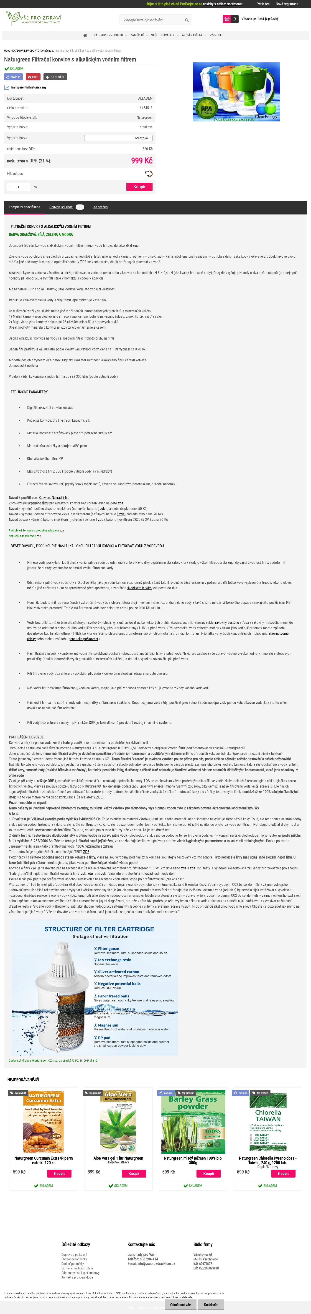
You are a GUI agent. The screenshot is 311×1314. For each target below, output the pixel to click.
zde (120, 503)
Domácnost (47, 50)
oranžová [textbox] (141, 138)
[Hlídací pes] (149, 172)
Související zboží (65, 207)
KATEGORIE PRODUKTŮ (108, 35)
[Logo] (33, 19)
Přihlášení (263, 4)
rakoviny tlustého (226, 622)
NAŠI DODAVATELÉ (163, 35)
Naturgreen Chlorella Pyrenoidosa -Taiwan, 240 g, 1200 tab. (268, 1160)
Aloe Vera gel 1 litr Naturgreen (118, 1158)
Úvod (7, 50)
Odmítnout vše (180, 1305)
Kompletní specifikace (24, 207)
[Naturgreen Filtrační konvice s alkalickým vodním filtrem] (236, 64)
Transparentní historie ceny (28, 87)
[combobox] (118, 138)
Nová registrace (287, 4)
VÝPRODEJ (216, 35)
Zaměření (137, 35)
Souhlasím (211, 1305)
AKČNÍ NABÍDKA (192, 35)
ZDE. (99, 797)
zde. (38, 536)
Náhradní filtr (61, 498)
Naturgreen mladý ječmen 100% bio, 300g (193, 1160)
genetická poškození (83, 639)
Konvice (44, 498)
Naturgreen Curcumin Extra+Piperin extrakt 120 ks (44, 1160)
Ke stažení (100, 207)
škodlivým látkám (139, 588)
